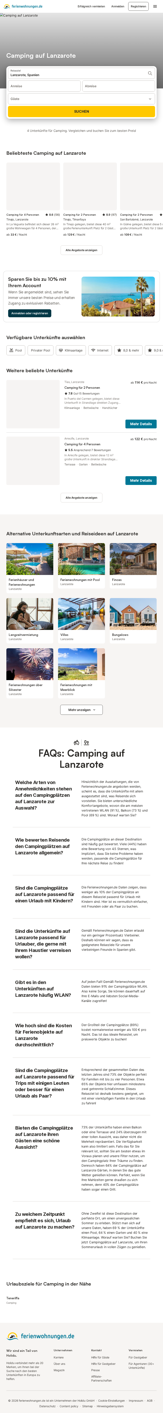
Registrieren (138, 6)
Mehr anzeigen (79, 710)
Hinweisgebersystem (110, 1406)
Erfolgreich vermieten (91, 6)
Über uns (59, 1363)
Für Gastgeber (138, 1357)
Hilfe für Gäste (100, 1357)
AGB (149, 1400)
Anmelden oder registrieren (29, 313)
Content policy (69, 1406)
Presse (95, 1370)
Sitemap (87, 1406)
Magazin (59, 1370)
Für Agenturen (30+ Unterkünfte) (141, 1365)
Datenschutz (47, 1406)
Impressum (136, 1400)
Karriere (59, 1357)
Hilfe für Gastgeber (103, 1363)
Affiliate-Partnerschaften (101, 1378)
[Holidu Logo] (23, 6)
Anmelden (117, 6)
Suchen (81, 111)
